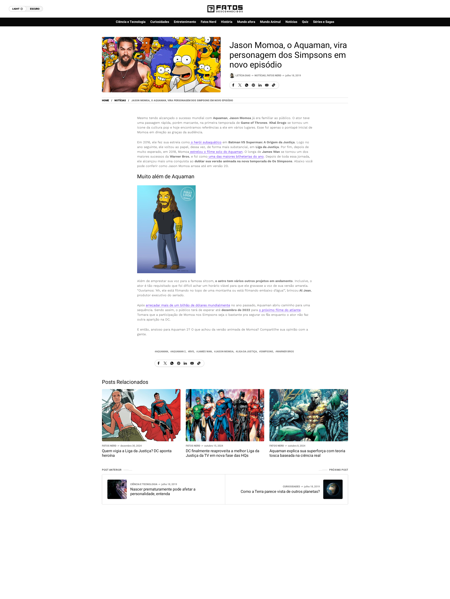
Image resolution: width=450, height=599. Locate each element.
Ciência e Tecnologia (143, 484)
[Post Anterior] (117, 489)
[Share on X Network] (240, 85)
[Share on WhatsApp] (246, 85)
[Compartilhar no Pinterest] (253, 85)
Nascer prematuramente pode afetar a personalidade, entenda (162, 491)
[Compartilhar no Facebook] (233, 85)
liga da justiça (247, 351)
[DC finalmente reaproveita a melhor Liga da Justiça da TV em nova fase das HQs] (225, 415)
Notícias (260, 75)
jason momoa (224, 351)
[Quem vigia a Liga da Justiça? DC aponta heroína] (141, 415)
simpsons (267, 351)
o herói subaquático (205, 142)
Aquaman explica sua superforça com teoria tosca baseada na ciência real (307, 453)
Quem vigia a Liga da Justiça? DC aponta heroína (137, 453)
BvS (191, 351)
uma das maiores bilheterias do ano (236, 156)
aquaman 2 (179, 351)
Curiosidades (291, 486)
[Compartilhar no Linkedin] (260, 85)
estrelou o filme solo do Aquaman (216, 151)
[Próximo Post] (333, 489)
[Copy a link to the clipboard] (273, 85)
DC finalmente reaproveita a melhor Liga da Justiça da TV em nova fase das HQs (222, 453)
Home (105, 100)
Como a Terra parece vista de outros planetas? (280, 491)
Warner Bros (285, 351)
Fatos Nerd (274, 75)
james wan (205, 351)
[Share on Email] (266, 85)
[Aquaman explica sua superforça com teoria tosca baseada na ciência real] (308, 415)
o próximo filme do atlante (280, 310)
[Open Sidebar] (436, 40)
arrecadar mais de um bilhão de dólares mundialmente (188, 305)
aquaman (162, 351)
